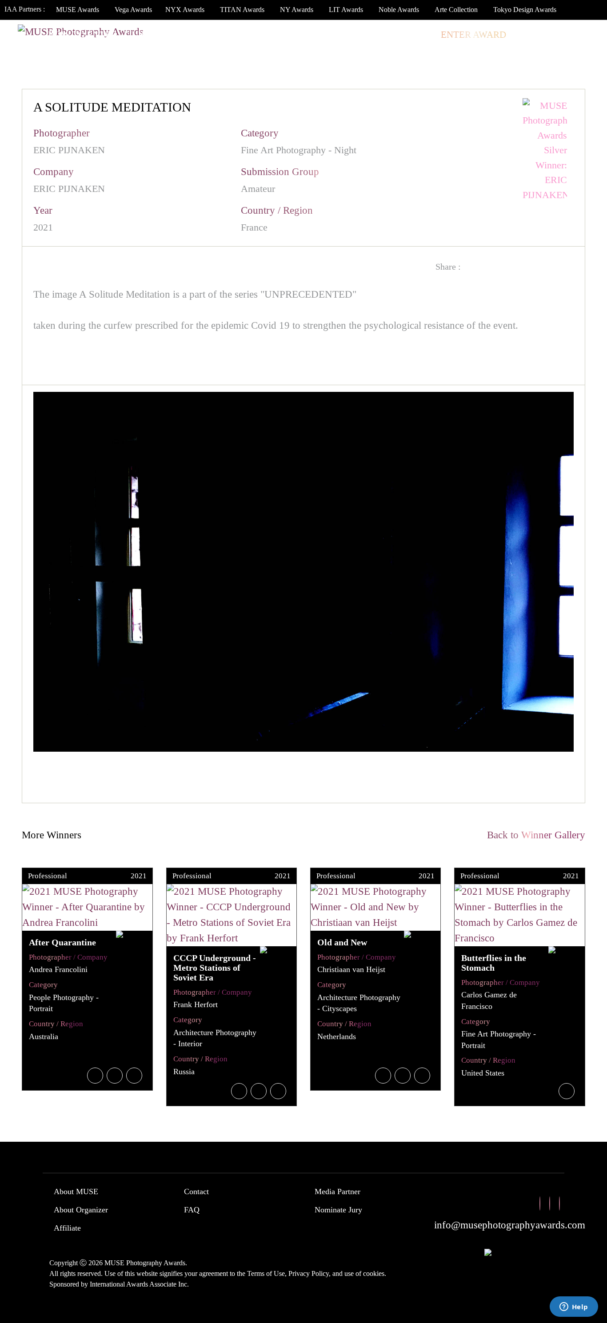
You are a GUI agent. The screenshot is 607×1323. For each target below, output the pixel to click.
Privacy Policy (308, 1273)
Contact (196, 1191)
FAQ (192, 1209)
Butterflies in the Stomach (493, 962)
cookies (373, 1273)
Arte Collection (456, 9)
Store (415, 34)
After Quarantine (62, 942)
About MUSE (76, 1191)
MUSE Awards (77, 9)
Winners (187, 34)
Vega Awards (133, 9)
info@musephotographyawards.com (509, 1225)
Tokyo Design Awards (524, 9)
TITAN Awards (242, 9)
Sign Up (577, 34)
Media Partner (337, 1191)
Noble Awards (399, 9)
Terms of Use (266, 1273)
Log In (532, 34)
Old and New (342, 942)
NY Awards (296, 9)
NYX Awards (184, 9)
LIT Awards (346, 9)
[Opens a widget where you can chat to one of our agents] (573, 1307)
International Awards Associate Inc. (139, 1284)
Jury (139, 34)
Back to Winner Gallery (533, 835)
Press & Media (350, 34)
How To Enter (82, 34)
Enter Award (473, 34)
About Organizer (81, 1209)
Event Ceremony (261, 34)
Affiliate (67, 1227)
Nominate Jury (338, 1209)
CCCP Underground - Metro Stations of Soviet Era (214, 967)
